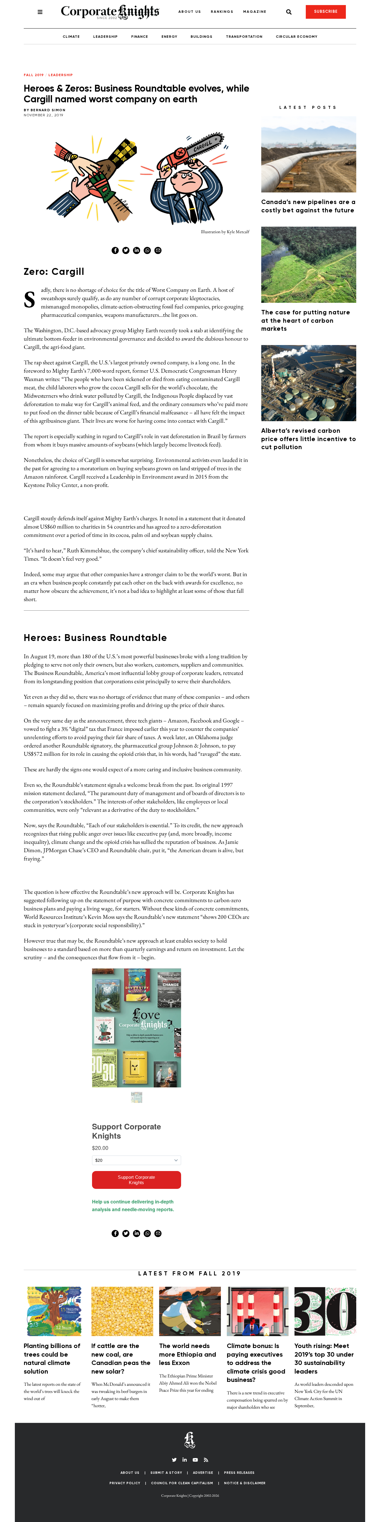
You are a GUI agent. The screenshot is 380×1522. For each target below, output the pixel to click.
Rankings (222, 12)
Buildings (202, 37)
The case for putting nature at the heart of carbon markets (305, 321)
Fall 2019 (34, 75)
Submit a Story (166, 1472)
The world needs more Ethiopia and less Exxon (187, 1354)
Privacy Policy (125, 1483)
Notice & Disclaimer (245, 1483)
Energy (169, 37)
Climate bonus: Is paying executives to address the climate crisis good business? (256, 1363)
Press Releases (239, 1472)
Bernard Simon (48, 110)
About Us (189, 12)
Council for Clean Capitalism (182, 1483)
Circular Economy (296, 37)
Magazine (255, 12)
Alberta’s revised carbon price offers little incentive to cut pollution (308, 439)
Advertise (203, 1472)
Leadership (105, 37)
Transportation (244, 37)
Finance (139, 37)
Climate (71, 37)
